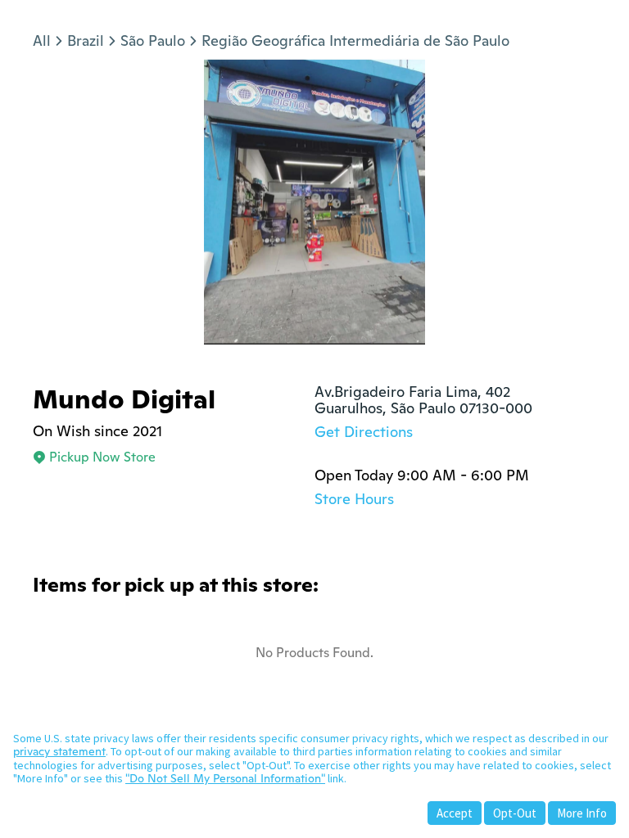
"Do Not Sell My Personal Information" (225, 778)
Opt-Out (514, 813)
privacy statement (59, 751)
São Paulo (152, 40)
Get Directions (363, 431)
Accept (455, 813)
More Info (582, 813)
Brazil (85, 40)
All (42, 40)
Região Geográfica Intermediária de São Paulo (355, 40)
